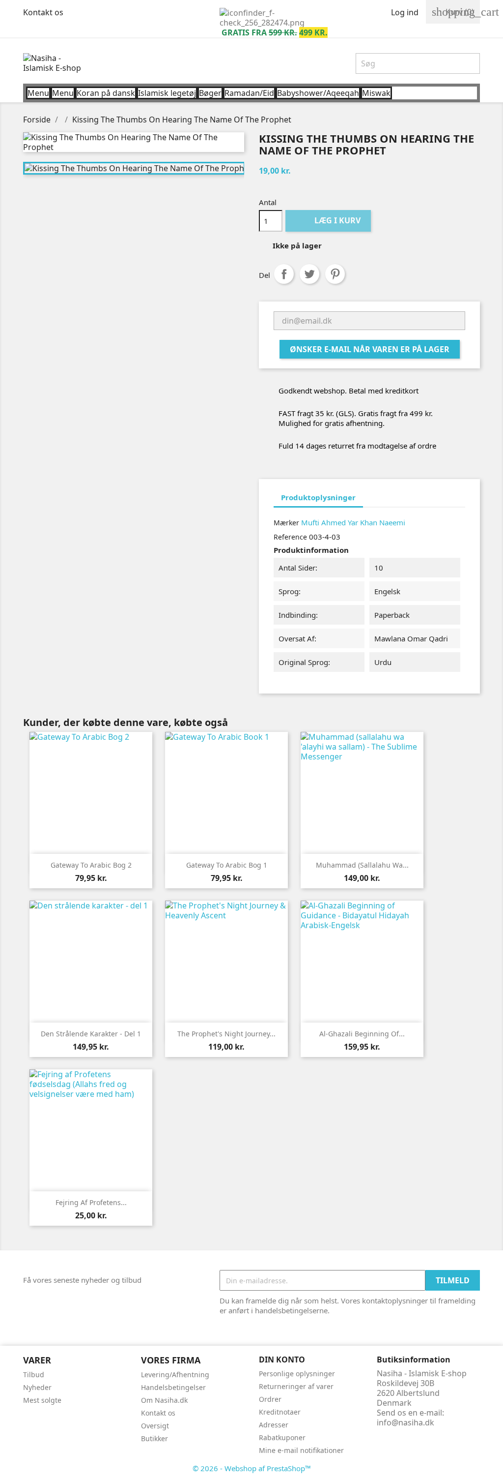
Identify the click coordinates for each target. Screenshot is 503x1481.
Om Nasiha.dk (164, 1400)
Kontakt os (43, 12)
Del (284, 274)
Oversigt (155, 1425)
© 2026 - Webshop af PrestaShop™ (252, 1468)
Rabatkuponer (282, 1437)
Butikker (154, 1438)
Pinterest (335, 274)
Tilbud (33, 1374)
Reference (290, 537)
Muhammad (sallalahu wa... (362, 865)
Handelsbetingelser (173, 1387)
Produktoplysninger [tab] (318, 497)
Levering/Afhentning (175, 1374)
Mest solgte (42, 1400)
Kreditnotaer (280, 1412)
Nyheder (37, 1387)
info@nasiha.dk (405, 1422)
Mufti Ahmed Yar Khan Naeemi (353, 522)
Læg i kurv (329, 220)
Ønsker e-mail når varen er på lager (369, 349)
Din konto (282, 1359)
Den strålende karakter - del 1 (91, 1033)
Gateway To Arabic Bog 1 (226, 865)
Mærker (286, 522)
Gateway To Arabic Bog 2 (91, 865)
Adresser (273, 1424)
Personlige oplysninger (297, 1373)
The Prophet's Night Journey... (226, 1033)
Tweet (309, 274)
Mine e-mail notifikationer (301, 1450)
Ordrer (270, 1399)
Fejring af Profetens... (91, 1202)
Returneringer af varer (296, 1386)
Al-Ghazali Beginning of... (362, 1033)
